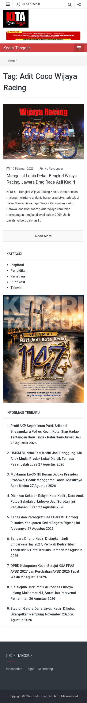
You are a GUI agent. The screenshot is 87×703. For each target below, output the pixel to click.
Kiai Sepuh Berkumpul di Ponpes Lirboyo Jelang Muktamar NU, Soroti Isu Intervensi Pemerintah (43, 593)
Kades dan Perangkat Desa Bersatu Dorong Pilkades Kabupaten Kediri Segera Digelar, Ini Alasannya (45, 523)
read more (43, 236)
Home (11, 61)
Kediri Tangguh (17, 47)
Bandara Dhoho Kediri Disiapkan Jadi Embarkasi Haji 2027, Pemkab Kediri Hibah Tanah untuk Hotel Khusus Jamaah (43, 544)
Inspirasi (17, 265)
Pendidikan (19, 271)
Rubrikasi (18, 282)
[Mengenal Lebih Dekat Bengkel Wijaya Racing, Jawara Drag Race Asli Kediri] (43, 132)
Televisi (16, 288)
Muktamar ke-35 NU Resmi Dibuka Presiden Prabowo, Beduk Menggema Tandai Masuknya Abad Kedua (46, 480)
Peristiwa (18, 276)
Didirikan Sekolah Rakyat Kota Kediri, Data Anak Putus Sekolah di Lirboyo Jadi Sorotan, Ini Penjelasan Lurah (47, 501)
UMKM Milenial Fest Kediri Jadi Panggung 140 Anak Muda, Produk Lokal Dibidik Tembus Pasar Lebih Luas (46, 458)
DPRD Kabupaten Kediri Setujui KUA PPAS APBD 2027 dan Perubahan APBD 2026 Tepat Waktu (45, 571)
